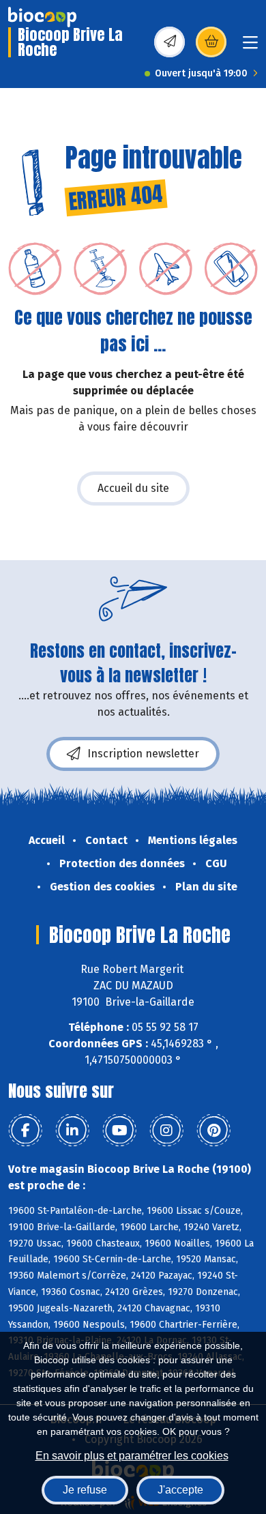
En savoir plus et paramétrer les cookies (131, 1455)
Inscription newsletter (143, 753)
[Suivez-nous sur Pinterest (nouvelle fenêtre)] (213, 1130)
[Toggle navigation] (250, 46)
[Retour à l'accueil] (42, 17)
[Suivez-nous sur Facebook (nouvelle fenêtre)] (25, 1130)
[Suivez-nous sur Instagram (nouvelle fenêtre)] (166, 1130)
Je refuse (85, 1490)
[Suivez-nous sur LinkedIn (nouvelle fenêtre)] (72, 1130)
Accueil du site (133, 488)
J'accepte (180, 1490)
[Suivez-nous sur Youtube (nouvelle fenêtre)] (119, 1130)
